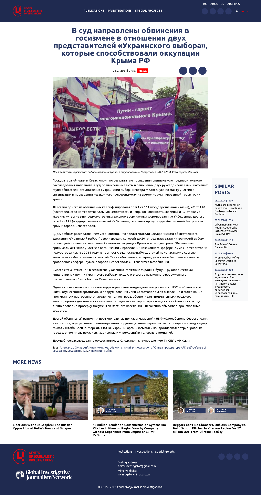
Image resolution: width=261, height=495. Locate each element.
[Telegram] (202, 71)
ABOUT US (217, 4)
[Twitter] (193, 71)
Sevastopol (74, 350)
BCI (205, 4)
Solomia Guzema (191, 410)
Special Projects (148, 10)
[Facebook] (183, 71)
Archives (233, 4)
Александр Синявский (74, 347)
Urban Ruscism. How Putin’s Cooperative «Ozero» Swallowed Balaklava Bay (226, 229)
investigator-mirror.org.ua (134, 474)
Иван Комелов (99, 347)
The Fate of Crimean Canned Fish (226, 246)
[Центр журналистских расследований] (28, 11)
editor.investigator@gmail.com (137, 466)
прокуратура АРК (175, 347)
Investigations (119, 10)
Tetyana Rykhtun (111, 410)
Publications (94, 10)
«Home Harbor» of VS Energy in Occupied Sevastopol (227, 260)
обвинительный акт (123, 347)
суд (85, 350)
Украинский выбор (100, 350)
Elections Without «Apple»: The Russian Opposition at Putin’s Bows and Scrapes (43, 426)
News (143, 70)
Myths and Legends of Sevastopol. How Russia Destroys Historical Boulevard (228, 210)
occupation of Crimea (150, 347)
